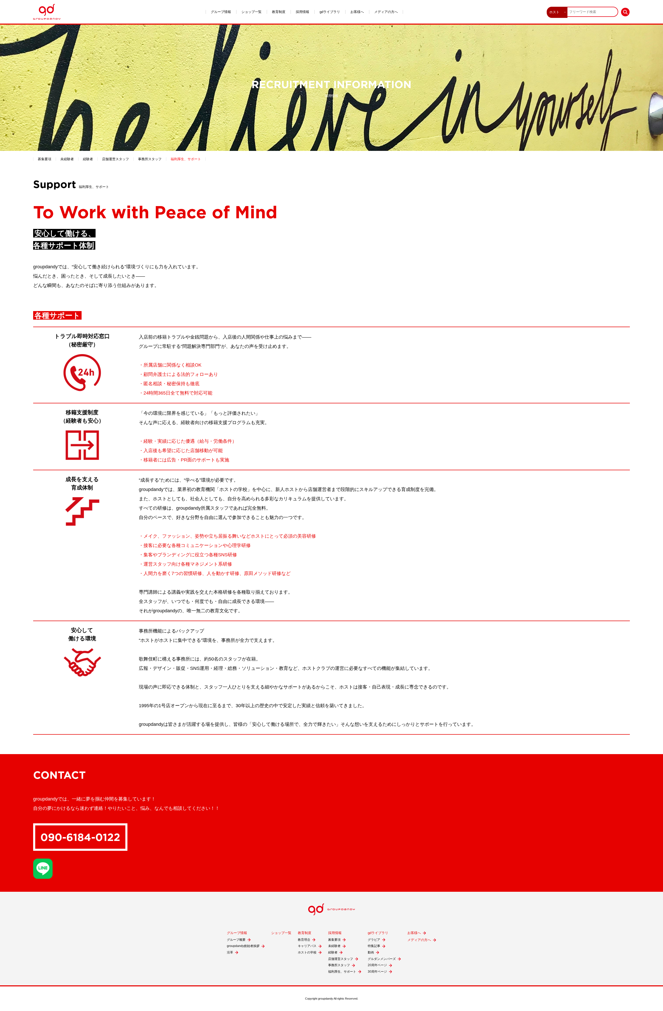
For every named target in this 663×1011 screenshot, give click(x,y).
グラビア (374, 940)
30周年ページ (377, 971)
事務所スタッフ (150, 159)
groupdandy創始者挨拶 (243, 946)
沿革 (230, 952)
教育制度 (278, 12)
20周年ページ (377, 965)
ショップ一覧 (251, 12)
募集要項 (44, 159)
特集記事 (374, 946)
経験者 (88, 159)
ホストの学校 (307, 952)
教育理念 (304, 940)
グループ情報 (221, 12)
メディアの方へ (386, 12)
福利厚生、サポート (186, 159)
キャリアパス (307, 946)
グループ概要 (236, 940)
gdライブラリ (330, 12)
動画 (371, 952)
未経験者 (67, 159)
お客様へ (357, 12)
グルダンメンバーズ (382, 959)
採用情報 (302, 12)
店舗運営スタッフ (115, 159)
